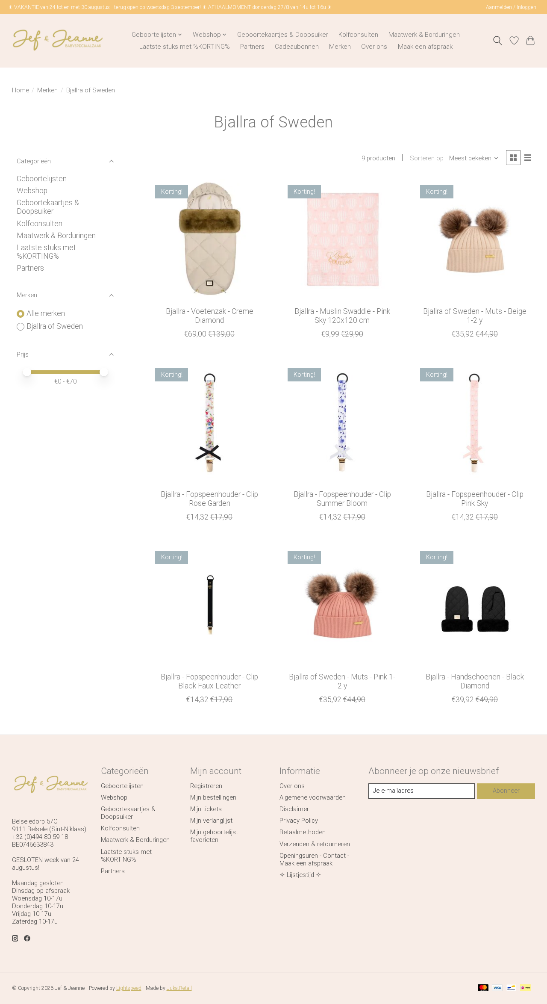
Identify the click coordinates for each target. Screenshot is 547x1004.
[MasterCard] (483, 988)
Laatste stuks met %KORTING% (184, 46)
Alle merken (45, 313)
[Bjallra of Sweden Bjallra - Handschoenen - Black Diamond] (475, 605)
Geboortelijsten (42, 178)
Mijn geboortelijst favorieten (214, 836)
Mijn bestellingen (213, 797)
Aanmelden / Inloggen (511, 7)
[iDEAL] (525, 988)
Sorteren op (427, 158)
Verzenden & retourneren (314, 844)
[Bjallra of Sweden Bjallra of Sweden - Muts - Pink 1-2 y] (342, 605)
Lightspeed (128, 988)
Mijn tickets (206, 809)
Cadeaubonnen (297, 46)
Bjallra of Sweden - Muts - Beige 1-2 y (474, 316)
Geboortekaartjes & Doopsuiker (282, 34)
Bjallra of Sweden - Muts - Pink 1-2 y (342, 681)
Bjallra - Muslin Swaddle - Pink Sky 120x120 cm (342, 316)
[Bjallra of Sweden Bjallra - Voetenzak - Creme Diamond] (209, 239)
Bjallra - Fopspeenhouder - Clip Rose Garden (209, 499)
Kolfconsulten (358, 34)
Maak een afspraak (425, 46)
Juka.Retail (179, 988)
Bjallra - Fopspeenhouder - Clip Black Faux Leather (209, 681)
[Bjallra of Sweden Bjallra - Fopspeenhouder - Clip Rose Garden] (209, 422)
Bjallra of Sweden (54, 326)
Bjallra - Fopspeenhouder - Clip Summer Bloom (342, 499)
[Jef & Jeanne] (57, 40)
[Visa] (497, 988)
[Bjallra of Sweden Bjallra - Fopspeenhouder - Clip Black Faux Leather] (209, 605)
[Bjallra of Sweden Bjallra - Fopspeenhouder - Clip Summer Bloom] (342, 422)
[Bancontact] (511, 988)
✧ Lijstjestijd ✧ (300, 875)
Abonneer (506, 790)
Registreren (206, 786)
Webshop (32, 190)
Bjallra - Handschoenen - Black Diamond (475, 681)
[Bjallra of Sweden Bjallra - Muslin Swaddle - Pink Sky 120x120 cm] (342, 239)
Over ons (374, 46)
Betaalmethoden (302, 832)
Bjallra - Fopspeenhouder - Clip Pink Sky (474, 499)
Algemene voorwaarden (312, 797)
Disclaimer (294, 809)
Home (20, 90)
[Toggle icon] (497, 40)
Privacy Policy (298, 820)
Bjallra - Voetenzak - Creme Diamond (209, 316)
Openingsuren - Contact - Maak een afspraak (314, 859)
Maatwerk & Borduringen (424, 34)
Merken (340, 46)
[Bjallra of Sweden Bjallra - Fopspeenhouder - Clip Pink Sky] (475, 422)
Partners (252, 46)
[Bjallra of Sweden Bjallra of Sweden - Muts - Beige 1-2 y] (475, 239)
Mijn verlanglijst (211, 820)
